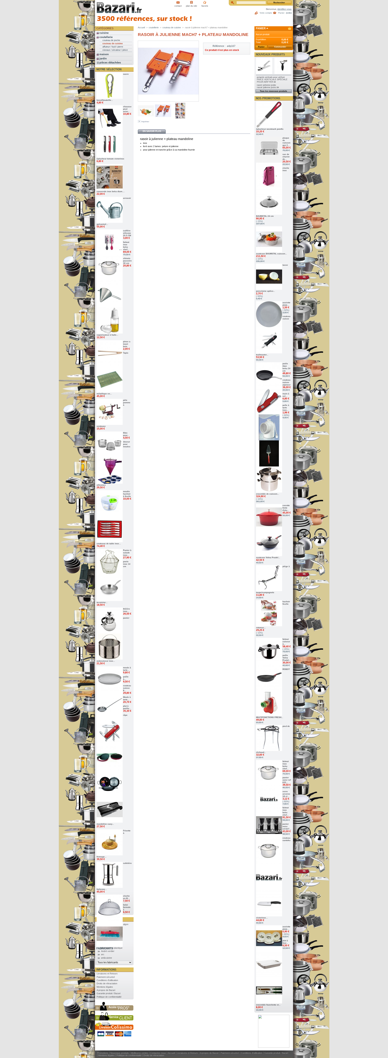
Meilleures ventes (139, 1053)
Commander (280, 47)
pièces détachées (110, 62)
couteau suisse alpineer (287, 382)
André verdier (107, 951)
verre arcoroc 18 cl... (286, 793)
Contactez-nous (158, 1053)
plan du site (191, 6)
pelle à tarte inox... (286, 407)
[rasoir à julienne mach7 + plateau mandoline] (180, 118)
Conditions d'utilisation (107, 980)
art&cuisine (106, 958)
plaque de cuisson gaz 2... (286, 141)
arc (102, 954)
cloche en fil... (126, 897)
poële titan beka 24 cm (286, 367)
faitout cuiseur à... (286, 641)
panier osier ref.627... (287, 826)
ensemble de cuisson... (267, 494)
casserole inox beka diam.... (111, 191)
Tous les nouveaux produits (273, 91)
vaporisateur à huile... (107, 335)
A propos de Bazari (106, 990)
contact (178, 6)
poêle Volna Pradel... (287, 657)
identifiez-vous (284, 9)
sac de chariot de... (286, 156)
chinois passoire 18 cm (127, 260)
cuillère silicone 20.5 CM (127, 233)
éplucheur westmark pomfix (270, 129)
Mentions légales (105, 987)
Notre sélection (108, 69)
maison (104, 54)
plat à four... (285, 941)
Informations (106, 969)
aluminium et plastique (111, 948)
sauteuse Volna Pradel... (268, 557)
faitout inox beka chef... (126, 246)
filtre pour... (126, 434)
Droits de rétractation (107, 983)
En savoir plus (152, 131)
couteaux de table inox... (109, 543)
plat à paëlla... (127, 707)
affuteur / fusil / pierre (112, 46)
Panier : (282, 13)
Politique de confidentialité (109, 997)
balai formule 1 (127, 907)
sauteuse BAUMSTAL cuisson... (271, 254)
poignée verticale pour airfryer (271, 77)
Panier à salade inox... (127, 552)
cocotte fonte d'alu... (286, 507)
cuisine (104, 33)
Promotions (102, 1053)
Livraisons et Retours (107, 973)
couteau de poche (111, 40)
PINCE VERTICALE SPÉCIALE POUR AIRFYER (272, 80)
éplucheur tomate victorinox (110, 159)
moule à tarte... (127, 668)
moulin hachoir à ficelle (127, 493)
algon (125, 924)
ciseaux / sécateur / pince (115, 50)
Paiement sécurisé (106, 977)
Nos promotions (268, 98)
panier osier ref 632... (287, 779)
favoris (204, 6)
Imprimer (145, 121)
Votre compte (266, 13)
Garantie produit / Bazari (108, 993)
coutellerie (106, 37)
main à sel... (286, 395)
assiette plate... (286, 303)
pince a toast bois (126, 343)
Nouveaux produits (270, 54)
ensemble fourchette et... (268, 1005)
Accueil (141, 27)
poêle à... (126, 678)
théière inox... (126, 610)
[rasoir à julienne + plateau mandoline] (146, 118)
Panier (261, 28)
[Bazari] (121, 6)
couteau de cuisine (112, 43)
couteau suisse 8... (127, 688)
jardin (103, 58)
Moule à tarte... (127, 698)
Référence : (219, 46)
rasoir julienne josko (266, 85)
